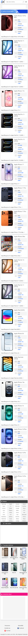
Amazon (24, 520)
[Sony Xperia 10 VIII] (23, 567)
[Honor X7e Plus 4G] (23, 582)
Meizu (17, 510)
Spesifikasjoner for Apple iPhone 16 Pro (11, 472)
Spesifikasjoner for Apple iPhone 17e (10, 110)
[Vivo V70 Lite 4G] (14, 582)
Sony (4, 514)
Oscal (10, 518)
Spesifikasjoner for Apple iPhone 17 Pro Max (12, 232)
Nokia (10, 508)
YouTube (8, 630)
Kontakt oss (7, 628)
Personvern (7, 625)
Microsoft (24, 514)
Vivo (24, 512)
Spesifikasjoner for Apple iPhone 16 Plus (11, 448)
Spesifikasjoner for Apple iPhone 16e (10, 401)
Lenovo (3, 508)
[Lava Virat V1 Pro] (4, 567)
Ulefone (10, 516)
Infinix (10, 512)
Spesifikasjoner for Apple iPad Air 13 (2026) (12, 86)
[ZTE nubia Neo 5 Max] (14, 552)
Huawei (17, 504)
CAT (10, 514)
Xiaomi (24, 504)
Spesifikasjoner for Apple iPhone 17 (10, 183)
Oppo (4, 506)
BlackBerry (3, 516)
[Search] (23, 2)
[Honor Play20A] (4, 582)
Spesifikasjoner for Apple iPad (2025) (10, 329)
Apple (10, 504)
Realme (10, 510)
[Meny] (26, 2)
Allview (17, 518)
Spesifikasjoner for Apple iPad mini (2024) (11, 378)
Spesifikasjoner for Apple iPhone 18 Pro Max (12, 36)
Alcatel (3, 520)
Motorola (17, 506)
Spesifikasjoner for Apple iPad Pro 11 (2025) (12, 135)
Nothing (10, 520)
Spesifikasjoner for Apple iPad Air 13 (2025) (12, 281)
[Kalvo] (3, 2)
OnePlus (24, 506)
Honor (17, 512)
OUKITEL (17, 516)
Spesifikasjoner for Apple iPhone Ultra (11, 255)
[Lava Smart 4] (4, 552)
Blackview (4, 518)
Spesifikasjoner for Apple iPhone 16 (10, 425)
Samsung (4, 504)
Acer (17, 514)
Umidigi (17, 520)
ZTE (4, 512)
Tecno (24, 508)
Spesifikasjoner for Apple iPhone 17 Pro (11, 207)
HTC (24, 510)
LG (10, 506)
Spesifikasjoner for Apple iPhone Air (10, 353)
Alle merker (8, 523)
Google (17, 508)
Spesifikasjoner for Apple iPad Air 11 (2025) (12, 306)
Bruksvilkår (20, 625)
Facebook (21, 628)
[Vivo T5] (14, 567)
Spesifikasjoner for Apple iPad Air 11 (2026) (12, 61)
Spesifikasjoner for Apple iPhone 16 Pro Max (12, 497)
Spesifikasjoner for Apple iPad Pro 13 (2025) (12, 160)
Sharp (24, 518)
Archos (24, 516)
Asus (4, 510)
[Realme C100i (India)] (23, 552)
